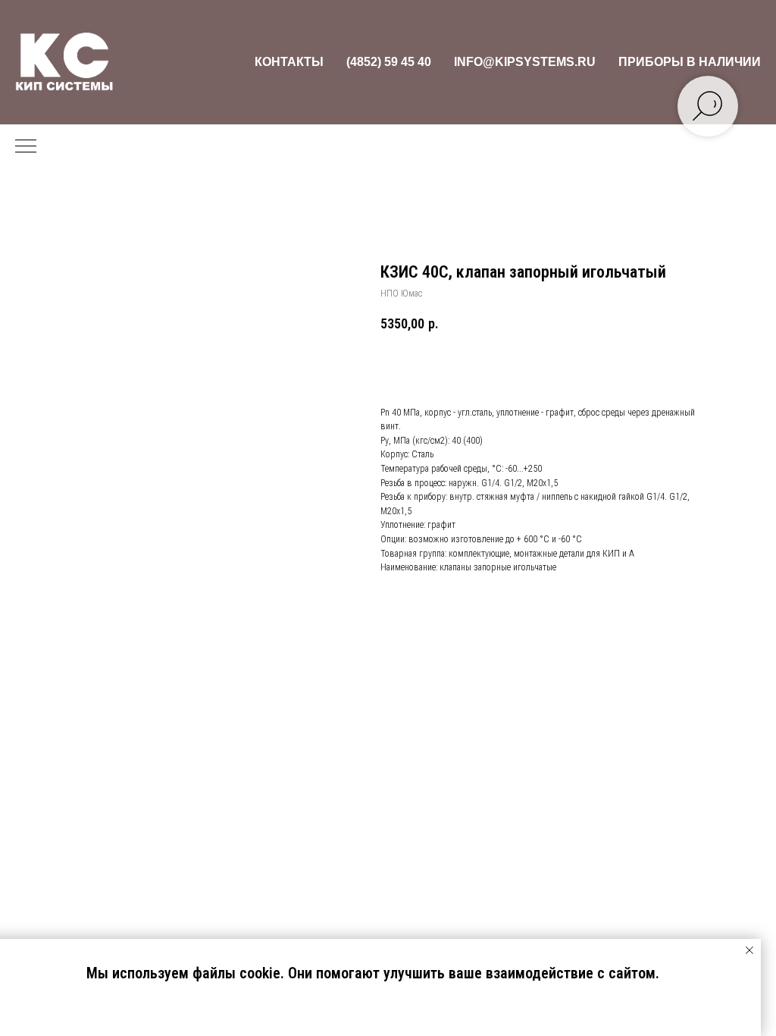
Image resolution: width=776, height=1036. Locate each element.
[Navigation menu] (25, 147)
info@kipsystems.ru (525, 61)
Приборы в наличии (689, 61)
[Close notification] (749, 950)
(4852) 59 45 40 (388, 61)
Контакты (289, 61)
